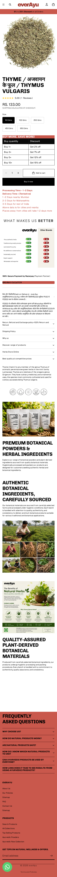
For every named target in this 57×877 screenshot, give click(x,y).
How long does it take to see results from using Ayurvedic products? (27, 769)
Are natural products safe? (19, 745)
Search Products (9, 824)
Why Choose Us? (11, 731)
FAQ (4, 801)
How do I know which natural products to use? (26, 752)
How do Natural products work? (22, 738)
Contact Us (7, 806)
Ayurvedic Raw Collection (13, 841)
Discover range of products (14, 345)
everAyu (33, 865)
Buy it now (28, 181)
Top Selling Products (11, 833)
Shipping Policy (9, 331)
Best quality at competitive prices (16, 358)
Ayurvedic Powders (10, 837)
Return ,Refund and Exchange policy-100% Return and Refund (25, 323)
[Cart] (53, 4)
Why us (5, 338)
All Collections (8, 828)
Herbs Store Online (10, 352)
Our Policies (7, 793)
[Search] (10, 4)
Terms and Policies (29, 872)
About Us (6, 788)
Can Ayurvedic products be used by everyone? (23, 760)
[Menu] (3, 4)
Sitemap (6, 797)
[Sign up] (51, 856)
